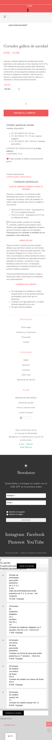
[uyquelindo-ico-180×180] (6, 16)
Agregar (20, 598)
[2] (26, 35)
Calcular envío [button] (9, 725)
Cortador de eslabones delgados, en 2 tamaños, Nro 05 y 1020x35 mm (25, 628)
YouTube (35, 542)
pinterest (16, 542)
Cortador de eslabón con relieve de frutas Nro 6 (26, 680)
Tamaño (7, 84)
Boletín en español (16, 512)
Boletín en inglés (15, 514)
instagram (14, 534)
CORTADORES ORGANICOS (18, 177)
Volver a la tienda (26, 566)
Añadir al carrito (24, 112)
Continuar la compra (13, 713)
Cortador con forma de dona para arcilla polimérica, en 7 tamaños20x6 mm (25, 654)
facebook (36, 534)
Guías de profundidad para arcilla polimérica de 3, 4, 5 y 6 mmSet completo (23, 593)
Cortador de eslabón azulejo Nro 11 (24, 702)
